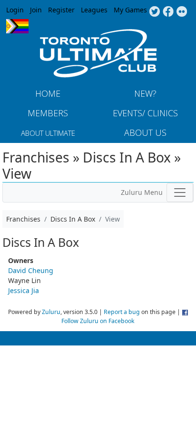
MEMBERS (48, 113)
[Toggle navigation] (180, 192)
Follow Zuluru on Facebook (98, 321)
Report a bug (122, 312)
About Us (145, 132)
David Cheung (30, 270)
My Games (130, 9)
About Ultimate (48, 133)
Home (47, 93)
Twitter (154, 12)
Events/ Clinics (145, 113)
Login (15, 9)
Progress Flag (17, 26)
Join (36, 9)
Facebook (168, 12)
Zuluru (51, 312)
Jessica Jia (23, 290)
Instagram (182, 12)
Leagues (94, 9)
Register (61, 9)
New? (145, 93)
